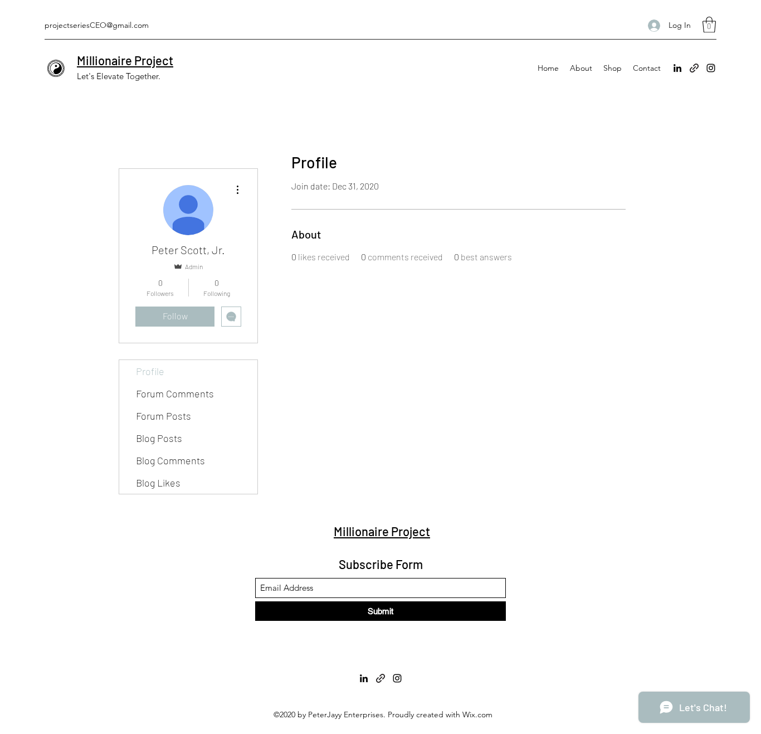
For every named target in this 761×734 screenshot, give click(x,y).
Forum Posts (163, 416)
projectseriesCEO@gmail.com (97, 25)
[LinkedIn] (677, 68)
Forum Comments (175, 393)
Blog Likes (158, 483)
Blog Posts (159, 438)
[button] (709, 25)
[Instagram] (710, 68)
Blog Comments (170, 460)
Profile (150, 371)
